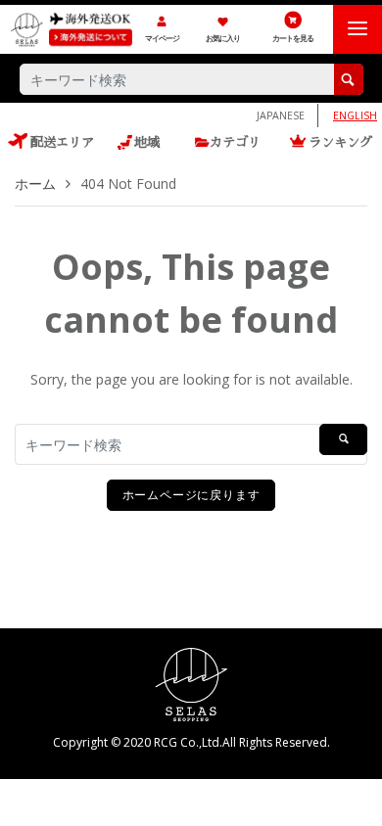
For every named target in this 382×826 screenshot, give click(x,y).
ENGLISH (355, 115)
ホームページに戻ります (191, 494)
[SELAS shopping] (191, 682)
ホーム (35, 183)
